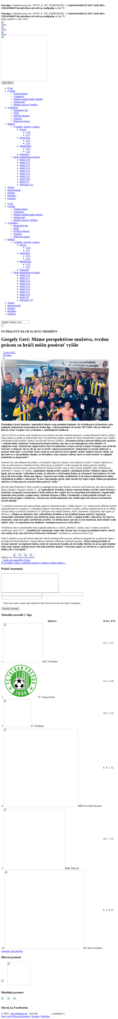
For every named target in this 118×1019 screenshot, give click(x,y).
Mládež (11, 124)
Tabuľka (18, 118)
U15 (28, 140)
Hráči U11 (25, 176)
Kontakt (35, 1016)
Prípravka (24, 154)
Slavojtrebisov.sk (19, 1013)
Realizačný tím (21, 110)
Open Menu (7, 83)
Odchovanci (19, 102)
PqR (67, 1013)
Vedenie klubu (21, 93)
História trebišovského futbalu (28, 99)
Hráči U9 (24, 182)
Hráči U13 (25, 171)
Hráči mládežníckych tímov (27, 157)
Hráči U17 (25, 162)
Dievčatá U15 (26, 184)
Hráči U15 (25, 165)
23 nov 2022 (9, 352)
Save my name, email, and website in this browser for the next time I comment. (42, 603)
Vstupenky (19, 96)
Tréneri (10, 187)
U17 (28, 135)
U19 (28, 132)
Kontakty (11, 195)
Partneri (11, 193)
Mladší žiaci (25, 146)
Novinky (7, 355)
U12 (28, 151)
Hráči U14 (25, 168)
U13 (28, 148)
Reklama (45, 1016)
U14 (28, 143)
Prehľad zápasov (22, 115)
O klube (11, 91)
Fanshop (11, 198)
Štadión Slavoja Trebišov (26, 104)
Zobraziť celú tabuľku (12, 951)
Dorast (23, 129)
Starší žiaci (25, 137)
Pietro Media (44, 1013)
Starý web (6, 1016)
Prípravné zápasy (22, 121)
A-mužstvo (12, 107)
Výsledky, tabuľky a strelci (27, 126)
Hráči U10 (25, 179)
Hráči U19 (25, 160)
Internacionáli (14, 190)
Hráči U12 (25, 173)
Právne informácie (21, 1016)
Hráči (16, 113)
